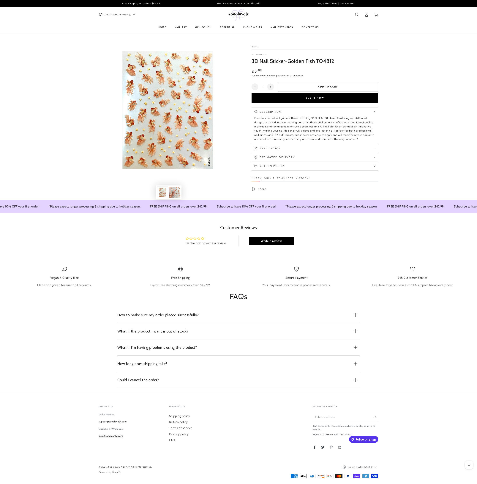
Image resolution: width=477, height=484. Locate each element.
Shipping (272, 75)
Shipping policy (179, 416)
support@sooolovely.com (113, 421)
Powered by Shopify (110, 472)
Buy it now (315, 97)
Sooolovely (259, 54)
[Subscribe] (376, 417)
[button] (357, 15)
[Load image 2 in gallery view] (174, 192)
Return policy (178, 422)
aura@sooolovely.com (111, 435)
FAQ (172, 440)
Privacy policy (179, 434)
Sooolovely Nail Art (118, 466)
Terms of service (181, 428)
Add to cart (328, 86)
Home (255, 47)
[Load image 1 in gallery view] (162, 192)
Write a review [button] (271, 241)
